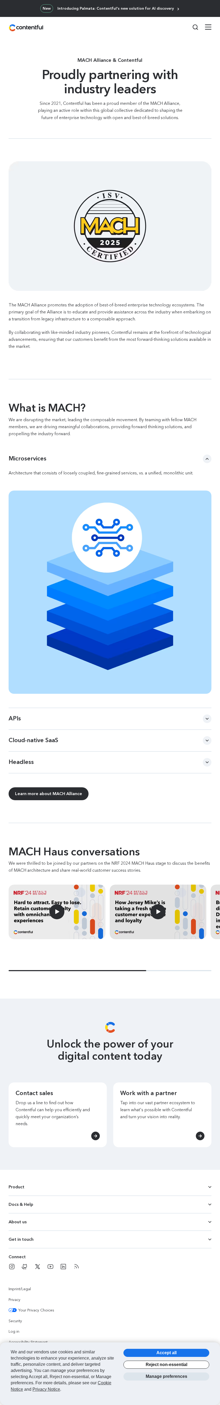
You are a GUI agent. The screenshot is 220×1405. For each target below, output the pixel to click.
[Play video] (57, 912)
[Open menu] (205, 27)
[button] (3, 2)
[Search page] (192, 27)
